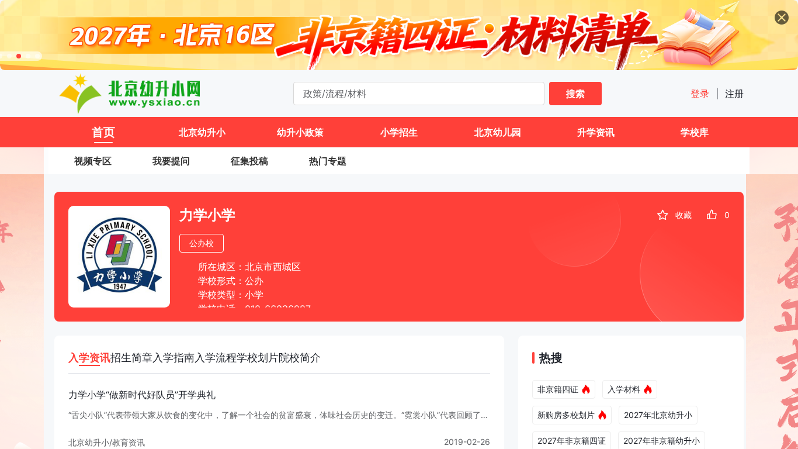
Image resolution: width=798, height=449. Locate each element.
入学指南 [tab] (173, 357)
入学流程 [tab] (216, 357)
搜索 (575, 93)
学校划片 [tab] (258, 357)
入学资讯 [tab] (89, 357)
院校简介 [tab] (300, 357)
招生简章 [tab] (131, 357)
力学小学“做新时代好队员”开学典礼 (142, 394)
